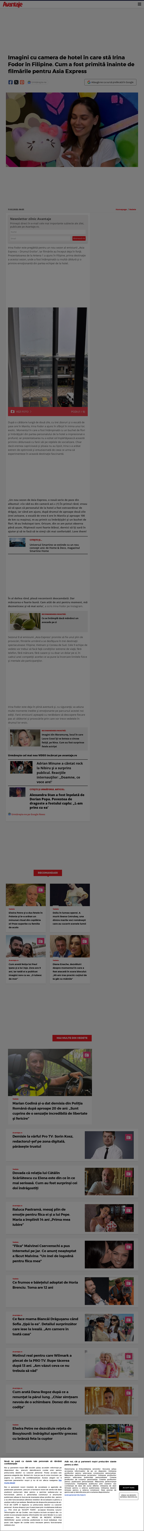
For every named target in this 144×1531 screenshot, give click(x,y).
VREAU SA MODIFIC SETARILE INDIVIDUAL (128, 1496)
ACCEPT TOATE (128, 1488)
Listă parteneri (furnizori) (75, 1495)
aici (5, 1510)
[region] (72, 1494)
